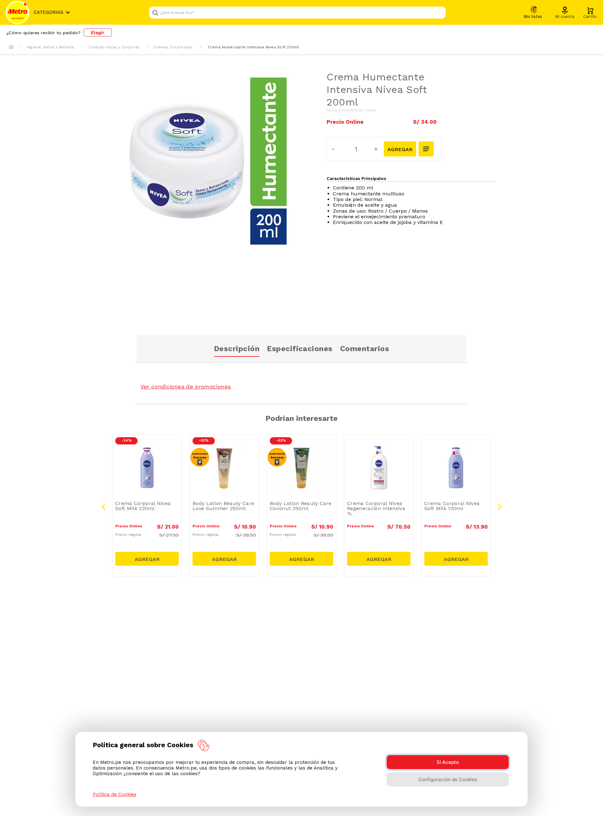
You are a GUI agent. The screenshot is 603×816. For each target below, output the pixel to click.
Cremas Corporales (173, 47)
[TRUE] (147, 559)
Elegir (97, 32)
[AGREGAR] (400, 148)
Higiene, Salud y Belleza (50, 47)
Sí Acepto (448, 762)
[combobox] (297, 13)
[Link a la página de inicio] (11, 47)
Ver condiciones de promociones (185, 386)
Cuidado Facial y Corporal (114, 47)
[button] (565, 13)
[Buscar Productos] (439, 13)
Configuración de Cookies (447, 779)
